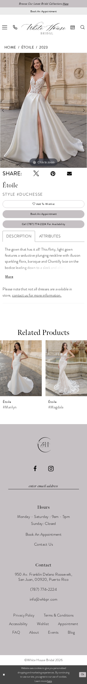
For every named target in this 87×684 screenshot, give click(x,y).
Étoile (27, 47)
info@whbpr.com (44, 599)
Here (65, 4)
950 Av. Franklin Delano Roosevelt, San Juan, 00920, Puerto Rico (43, 577)
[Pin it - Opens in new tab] (53, 173)
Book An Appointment (43, 214)
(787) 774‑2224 (43, 589)
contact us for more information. (36, 295)
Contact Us (43, 544)
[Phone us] (15, 27)
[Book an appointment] (73, 27)
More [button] (9, 276)
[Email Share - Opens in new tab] (69, 173)
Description (18, 236)
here (49, 681)
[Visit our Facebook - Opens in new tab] (35, 468)
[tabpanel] (43, 110)
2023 (43, 47)
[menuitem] (15, 27)
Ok (82, 674)
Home (10, 47)
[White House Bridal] (43, 28)
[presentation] (24, 368)
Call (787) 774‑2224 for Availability (43, 224)
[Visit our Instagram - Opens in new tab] (51, 468)
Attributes (50, 236)
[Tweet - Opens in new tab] (36, 173)
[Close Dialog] (4, 674)
